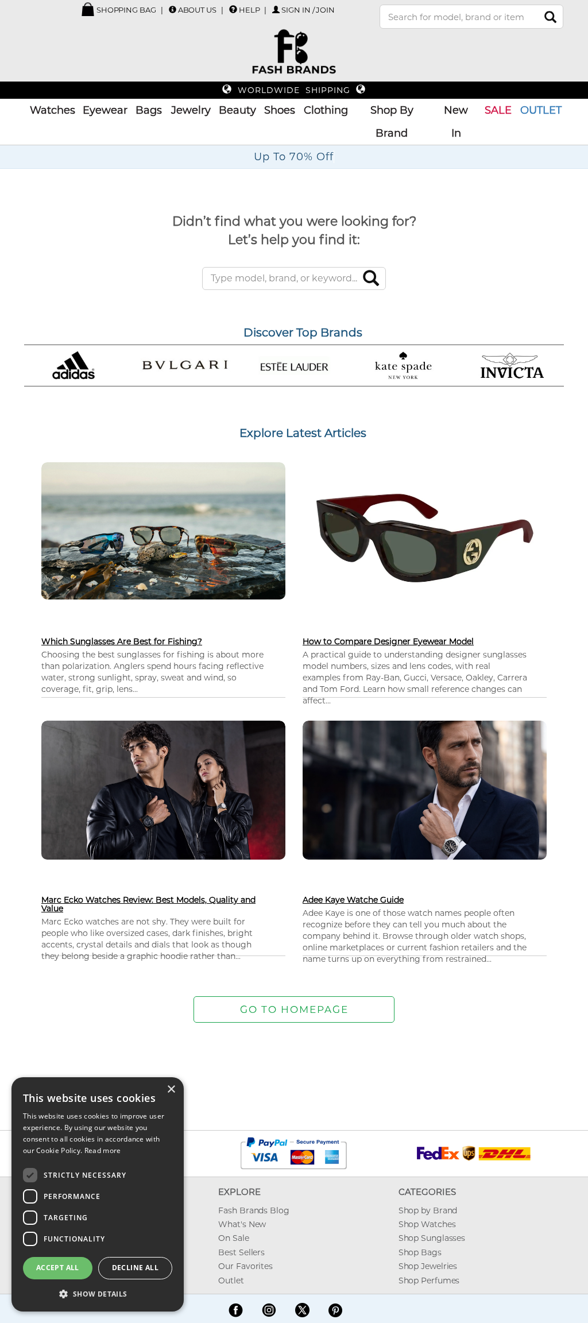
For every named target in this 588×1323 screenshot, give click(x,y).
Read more (102, 1150)
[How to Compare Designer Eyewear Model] (425, 537)
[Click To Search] (550, 17)
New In (456, 122)
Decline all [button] (135, 1267)
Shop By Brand (391, 122)
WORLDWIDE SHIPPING (294, 90)
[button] (97, 1293)
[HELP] (233, 9)
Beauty (237, 110)
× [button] (171, 1089)
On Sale (233, 1238)
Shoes (279, 110)
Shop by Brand (428, 1210)
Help (249, 9)
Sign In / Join (308, 9)
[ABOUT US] (172, 9)
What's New (242, 1224)
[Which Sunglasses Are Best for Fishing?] (163, 529)
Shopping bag (125, 9)
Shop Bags (420, 1252)
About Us (197, 9)
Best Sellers (241, 1252)
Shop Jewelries (428, 1266)
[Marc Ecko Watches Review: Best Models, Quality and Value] (163, 789)
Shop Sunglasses (432, 1238)
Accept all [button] (57, 1267)
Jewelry (191, 110)
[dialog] (97, 1194)
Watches (52, 110)
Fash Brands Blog (253, 1210)
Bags (149, 110)
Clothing (326, 110)
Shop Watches (427, 1224)
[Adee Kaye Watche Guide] (425, 789)
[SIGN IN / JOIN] (276, 9)
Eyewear (105, 110)
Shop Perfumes (429, 1280)
